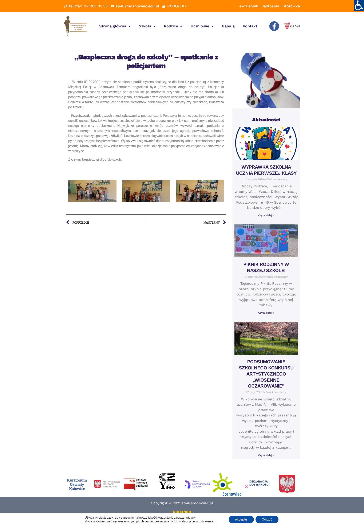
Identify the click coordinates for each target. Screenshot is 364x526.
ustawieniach (207, 521)
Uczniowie (200, 26)
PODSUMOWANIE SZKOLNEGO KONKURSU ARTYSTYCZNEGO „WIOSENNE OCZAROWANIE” (266, 374)
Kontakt (250, 26)
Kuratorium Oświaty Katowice (77, 484)
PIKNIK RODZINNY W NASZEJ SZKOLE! (266, 267)
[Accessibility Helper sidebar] (359, 5)
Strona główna (112, 26)
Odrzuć (267, 519)
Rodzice (171, 26)
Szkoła (145, 26)
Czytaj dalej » (266, 215)
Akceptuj (241, 519)
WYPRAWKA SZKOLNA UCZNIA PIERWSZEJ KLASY (266, 170)
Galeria (228, 26)
